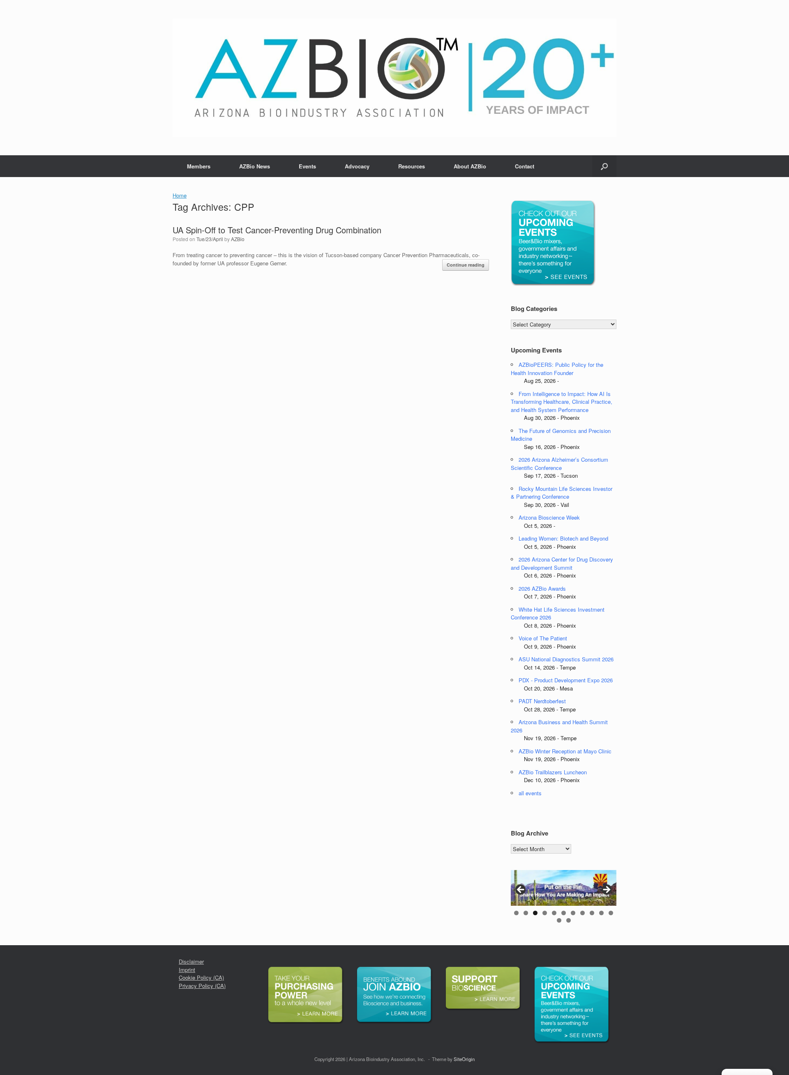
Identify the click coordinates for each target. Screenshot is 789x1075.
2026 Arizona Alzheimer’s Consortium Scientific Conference (559, 464)
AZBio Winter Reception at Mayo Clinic (565, 751)
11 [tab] (611, 913)
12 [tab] (559, 920)
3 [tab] (535, 913)
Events (307, 166)
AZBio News (254, 166)
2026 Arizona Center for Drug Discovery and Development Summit (562, 563)
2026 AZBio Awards (542, 588)
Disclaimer (191, 961)
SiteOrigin (464, 1059)
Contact (524, 166)
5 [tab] (554, 913)
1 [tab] (516, 913)
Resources (411, 166)
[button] (604, 166)
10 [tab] (601, 913)
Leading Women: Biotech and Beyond (563, 538)
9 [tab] (592, 913)
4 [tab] (544, 913)
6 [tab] (563, 913)
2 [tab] (526, 913)
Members (198, 166)
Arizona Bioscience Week (549, 517)
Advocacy (357, 166)
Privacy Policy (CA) (202, 986)
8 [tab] (582, 913)
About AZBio (470, 166)
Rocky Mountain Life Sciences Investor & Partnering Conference (561, 493)
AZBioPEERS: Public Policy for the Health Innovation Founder (557, 369)
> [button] (606, 890)
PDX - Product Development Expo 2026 (566, 680)
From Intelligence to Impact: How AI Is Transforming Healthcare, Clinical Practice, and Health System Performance (561, 402)
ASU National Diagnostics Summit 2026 (566, 659)
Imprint (187, 970)
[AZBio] (394, 77)
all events (530, 793)
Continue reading (465, 265)
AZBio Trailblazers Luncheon (553, 772)
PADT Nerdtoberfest (542, 701)
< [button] (521, 890)
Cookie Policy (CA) (201, 977)
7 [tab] (573, 913)
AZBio (238, 238)
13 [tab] (568, 920)
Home (180, 195)
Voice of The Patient (543, 638)
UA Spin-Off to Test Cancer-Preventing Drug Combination (277, 230)
